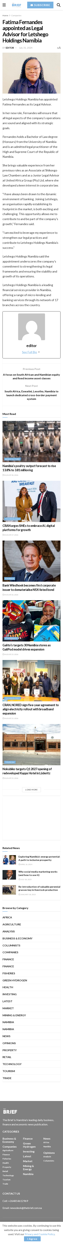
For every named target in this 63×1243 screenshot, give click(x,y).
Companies (16, 15)
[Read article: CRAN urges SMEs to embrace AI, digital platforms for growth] (31, 501)
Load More (31, 790)
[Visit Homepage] (16, 5)
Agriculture (12, 459)
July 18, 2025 (26, 879)
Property (10, 1050)
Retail (7, 1057)
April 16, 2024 (26, 864)
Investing (10, 994)
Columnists (11, 945)
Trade (7, 1078)
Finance (9, 578)
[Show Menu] (4, 5)
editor (10, 47)
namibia (8, 1022)
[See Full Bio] (39, 352)
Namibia (8, 1029)
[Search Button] (58, 5)
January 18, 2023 (28, 894)
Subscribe (41, 5)
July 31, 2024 (25, 47)
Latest (7, 1001)
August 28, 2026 (11, 475)
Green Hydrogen (15, 980)
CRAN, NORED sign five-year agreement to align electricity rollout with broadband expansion (31, 709)
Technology (12, 519)
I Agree (32, 1238)
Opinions (9, 1043)
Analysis (9, 931)
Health (8, 987)
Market (8, 1008)
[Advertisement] (31, 818)
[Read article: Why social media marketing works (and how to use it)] (9, 875)
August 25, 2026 (11, 654)
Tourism (10, 762)
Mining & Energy (14, 1015)
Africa (7, 917)
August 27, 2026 (11, 535)
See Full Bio (29, 352)
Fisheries (9, 973)
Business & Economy (17, 938)
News (6, 1036)
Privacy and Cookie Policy (40, 1234)
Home (5, 15)
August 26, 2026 (11, 595)
